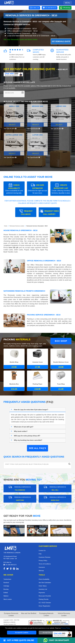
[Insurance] (57, 623)
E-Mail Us (8, 562)
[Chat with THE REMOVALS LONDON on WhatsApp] (46, 640)
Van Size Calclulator (45, 582)
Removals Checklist (45, 596)
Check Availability (44, 579)
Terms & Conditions (45, 564)
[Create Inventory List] (37, 530)
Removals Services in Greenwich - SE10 (20, 22)
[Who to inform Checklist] (60, 530)
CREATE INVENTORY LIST (61, 189)
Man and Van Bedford (28, 613)
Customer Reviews (44, 557)
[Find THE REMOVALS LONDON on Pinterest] (14, 569)
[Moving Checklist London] (14, 530)
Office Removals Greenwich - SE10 (44, 261)
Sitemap (41, 570)
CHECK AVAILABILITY (14, 189)
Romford (6, 582)
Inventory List (43, 589)
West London (8, 599)
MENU (67, 3)
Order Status (43, 586)
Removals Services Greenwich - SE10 (37, 226)
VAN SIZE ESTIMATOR (37, 189)
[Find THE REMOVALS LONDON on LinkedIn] (17, 569)
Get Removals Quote (61, 41)
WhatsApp (66, 8)
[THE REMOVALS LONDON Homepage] (9, 3)
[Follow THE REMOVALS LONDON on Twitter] (7, 569)
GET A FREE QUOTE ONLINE (20, 640)
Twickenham (7, 579)
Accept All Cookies (21, 632)
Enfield (6, 592)
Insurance (42, 567)
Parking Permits (43, 599)
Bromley (6, 589)
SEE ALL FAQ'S (37, 448)
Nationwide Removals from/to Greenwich (24, 291)
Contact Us (42, 550)
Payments (42, 592)
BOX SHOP (61, 341)
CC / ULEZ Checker (45, 602)
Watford (6, 596)
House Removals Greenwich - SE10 (20, 230)
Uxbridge (6, 586)
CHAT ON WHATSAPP (59, 640)
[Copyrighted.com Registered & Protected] (36, 623)
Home (5, 226)
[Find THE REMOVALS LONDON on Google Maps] (11, 569)
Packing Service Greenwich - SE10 (43, 315)
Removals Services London (17, 226)
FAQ (40, 554)
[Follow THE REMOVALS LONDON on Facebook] (4, 569)
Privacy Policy (65, 628)
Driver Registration (44, 606)
